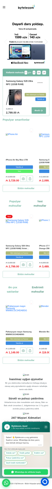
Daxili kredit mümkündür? (16, 463)
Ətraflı (37, 110)
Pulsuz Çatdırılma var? (15, 458)
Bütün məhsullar (26, 188)
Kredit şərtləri (25, 453)
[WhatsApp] (6, 483)
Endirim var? (39, 453)
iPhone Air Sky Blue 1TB (17, 160)
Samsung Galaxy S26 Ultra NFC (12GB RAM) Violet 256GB (18, 248)
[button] (46, 42)
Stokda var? (10, 453)
